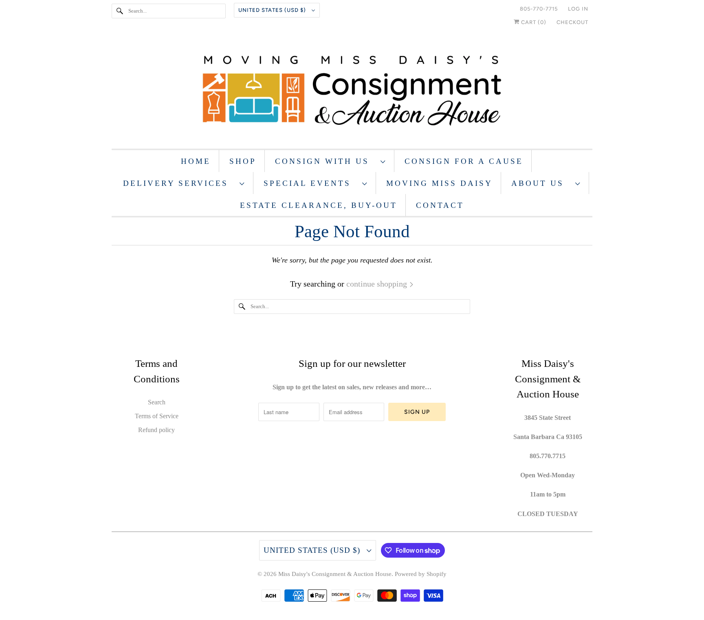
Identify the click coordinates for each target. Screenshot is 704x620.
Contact (440, 205)
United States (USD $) (273, 10)
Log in (578, 9)
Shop (242, 161)
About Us (541, 183)
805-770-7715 (539, 9)
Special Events (311, 183)
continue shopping (377, 283)
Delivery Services (179, 183)
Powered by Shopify (421, 574)
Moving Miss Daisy (439, 183)
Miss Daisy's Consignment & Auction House (335, 574)
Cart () (532, 22)
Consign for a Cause (464, 161)
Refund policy (156, 429)
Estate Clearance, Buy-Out (318, 205)
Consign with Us (325, 161)
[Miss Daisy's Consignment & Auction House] (352, 91)
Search (156, 402)
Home (196, 161)
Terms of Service (156, 416)
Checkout (572, 22)
